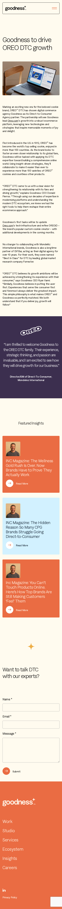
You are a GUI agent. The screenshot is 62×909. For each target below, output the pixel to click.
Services (10, 840)
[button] (54, 8)
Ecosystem (12, 849)
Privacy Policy (9, 897)
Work (7, 821)
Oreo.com (13, 120)
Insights (9, 858)
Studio (8, 831)
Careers (9, 868)
